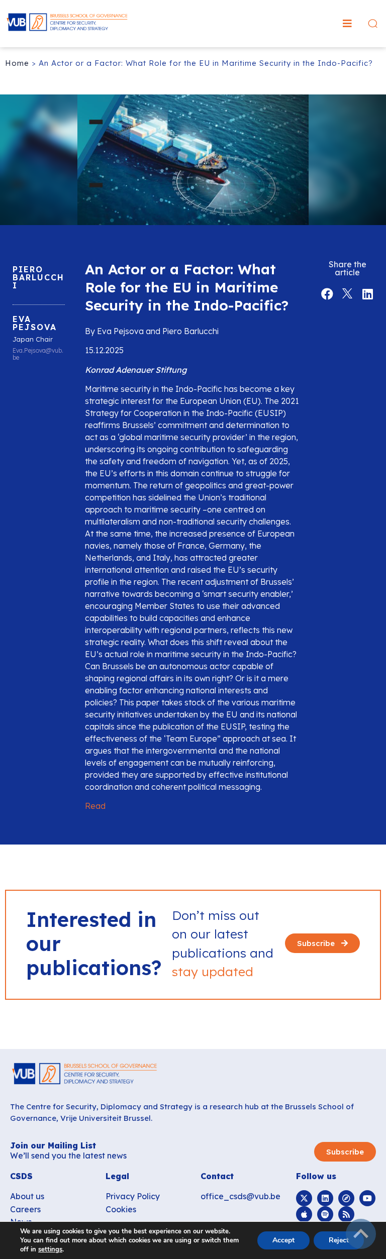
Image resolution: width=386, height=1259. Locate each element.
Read (95, 806)
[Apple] (304, 1214)
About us (27, 1196)
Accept (283, 1240)
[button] (347, 23)
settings (50, 1249)
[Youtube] (367, 1198)
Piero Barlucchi (38, 277)
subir (361, 1234)
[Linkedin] (325, 1198)
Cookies (121, 1209)
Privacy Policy (133, 1196)
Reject (339, 1240)
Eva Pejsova (35, 323)
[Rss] (346, 1214)
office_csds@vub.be (240, 1196)
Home (17, 63)
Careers (25, 1209)
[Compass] (346, 1198)
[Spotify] (325, 1214)
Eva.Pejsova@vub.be (38, 354)
